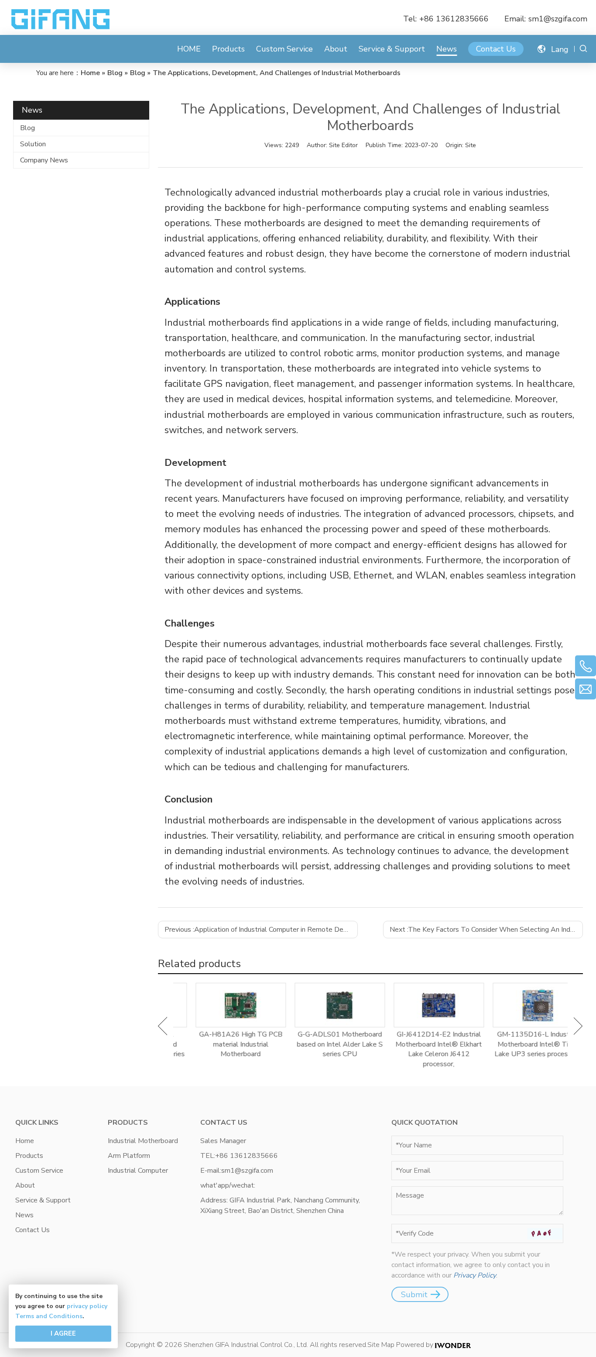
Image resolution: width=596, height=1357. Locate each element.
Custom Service (284, 49)
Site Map (380, 1345)
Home (24, 1141)
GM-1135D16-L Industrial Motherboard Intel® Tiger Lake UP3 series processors (519, 1044)
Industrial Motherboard (143, 1141)
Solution (33, 144)
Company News (44, 160)
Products (228, 49)
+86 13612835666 (454, 19)
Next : (486, 929)
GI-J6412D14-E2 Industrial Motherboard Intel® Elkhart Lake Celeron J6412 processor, (420, 1049)
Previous (162, 1026)
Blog (27, 128)
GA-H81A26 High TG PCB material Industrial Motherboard (222, 1044)
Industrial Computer (138, 1170)
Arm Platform (129, 1156)
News (446, 49)
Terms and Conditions (48, 1316)
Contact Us (496, 49)
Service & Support (392, 49)
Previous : (261, 929)
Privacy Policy (474, 1275)
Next (578, 1026)
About (335, 49)
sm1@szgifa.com (557, 19)
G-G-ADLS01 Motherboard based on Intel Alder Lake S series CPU (322, 1044)
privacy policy (87, 1306)
